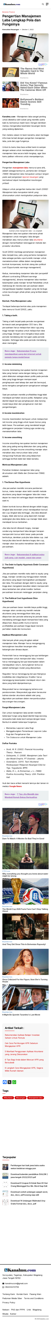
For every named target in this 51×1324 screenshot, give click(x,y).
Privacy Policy (8, 1302)
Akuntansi (8, 1098)
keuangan (21, 1098)
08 (6, 1287)
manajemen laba (20, 167)
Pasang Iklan (35, 1294)
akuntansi (38, 240)
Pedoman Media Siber (12, 1298)
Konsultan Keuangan (10, 29)
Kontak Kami (22, 1294)
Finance (12, 12)
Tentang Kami (8, 1294)
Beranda (5, 12)
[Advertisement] (25, 1129)
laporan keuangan (30, 177)
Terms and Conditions (34, 1298)
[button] (43, 4)
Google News (15, 786)
